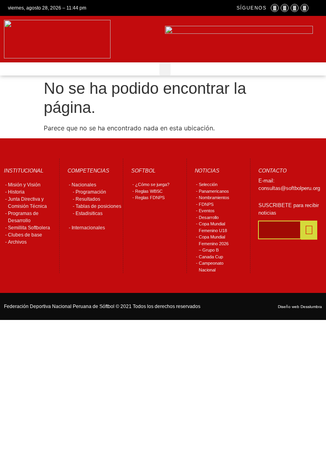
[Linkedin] (305, 8)
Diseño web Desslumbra (300, 306)
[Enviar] (309, 230)
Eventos (207, 210)
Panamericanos (214, 191)
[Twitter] (295, 8)
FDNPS (206, 204)
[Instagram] (285, 8)
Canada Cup (211, 256)
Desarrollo (209, 217)
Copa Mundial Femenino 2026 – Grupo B (214, 243)
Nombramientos (214, 197)
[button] (165, 69)
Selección (208, 184)
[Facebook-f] (275, 8)
